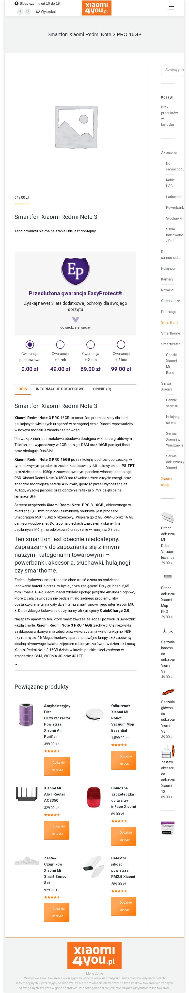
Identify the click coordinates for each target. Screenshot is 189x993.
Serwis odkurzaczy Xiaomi (175, 462)
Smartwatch (171, 344)
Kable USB (170, 183)
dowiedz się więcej (75, 327)
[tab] (23, 389)
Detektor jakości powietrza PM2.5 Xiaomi (123, 867)
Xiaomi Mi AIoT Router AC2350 (54, 794)
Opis (22, 389)
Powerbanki (175, 208)
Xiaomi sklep (166, 482)
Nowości (167, 290)
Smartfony (169, 322)
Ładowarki (174, 197)
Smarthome (170, 333)
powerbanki (30, 562)
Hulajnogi (168, 268)
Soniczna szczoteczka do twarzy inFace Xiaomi (123, 797)
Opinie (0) (102, 389)
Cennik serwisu (172, 403)
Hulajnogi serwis (173, 420)
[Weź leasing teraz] (167, 834)
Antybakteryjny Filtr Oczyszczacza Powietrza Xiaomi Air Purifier (57, 721)
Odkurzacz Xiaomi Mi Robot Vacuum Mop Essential (122, 718)
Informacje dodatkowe (60, 389)
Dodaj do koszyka (58, 766)
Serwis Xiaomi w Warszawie (174, 439)
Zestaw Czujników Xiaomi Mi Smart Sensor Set (56, 870)
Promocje (168, 312)
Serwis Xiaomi (166, 386)
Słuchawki (174, 218)
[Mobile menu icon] (171, 8)
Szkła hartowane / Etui (174, 235)
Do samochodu (175, 166)
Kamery (167, 279)
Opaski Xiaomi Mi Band (171, 364)
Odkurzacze (170, 301)
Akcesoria (169, 152)
